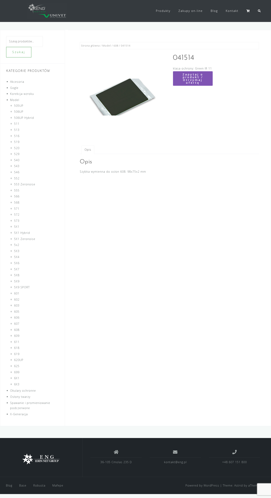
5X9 (16, 281)
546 (16, 172)
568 (16, 202)
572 (16, 214)
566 (16, 196)
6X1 (16, 378)
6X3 (16, 384)
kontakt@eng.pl (175, 462)
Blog (214, 11)
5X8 (16, 275)
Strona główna (90, 45)
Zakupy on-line (190, 11)
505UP (18, 106)
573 (16, 221)
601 (16, 293)
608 (115, 45)
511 (16, 124)
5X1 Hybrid (22, 233)
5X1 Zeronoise (24, 239)
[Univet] (41, 459)
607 (16, 324)
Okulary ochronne (23, 390)
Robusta (39, 485)
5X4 (16, 257)
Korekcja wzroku (22, 94)
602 (16, 299)
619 (16, 354)
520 (16, 148)
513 (16, 130)
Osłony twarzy (20, 397)
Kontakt (232, 11)
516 (16, 136)
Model (106, 45)
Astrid (238, 485)
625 (16, 366)
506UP (18, 111)
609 (16, 336)
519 (16, 142)
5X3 (16, 251)
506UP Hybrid (24, 118)
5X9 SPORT (22, 287)
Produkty (163, 11)
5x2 (16, 245)
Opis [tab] (88, 149)
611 (16, 342)
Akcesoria (17, 82)
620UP (18, 360)
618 (16, 348)
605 (16, 311)
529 (16, 154)
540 (16, 160)
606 (16, 317)
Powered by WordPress (202, 485)
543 (16, 166)
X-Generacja (19, 414)
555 (16, 190)
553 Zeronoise (24, 184)
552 (16, 178)
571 (16, 208)
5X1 (16, 227)
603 (16, 305)
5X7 (16, 269)
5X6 (16, 263)
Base (22, 485)
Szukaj (18, 52)
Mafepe (57, 485)
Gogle (14, 88)
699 (16, 372)
